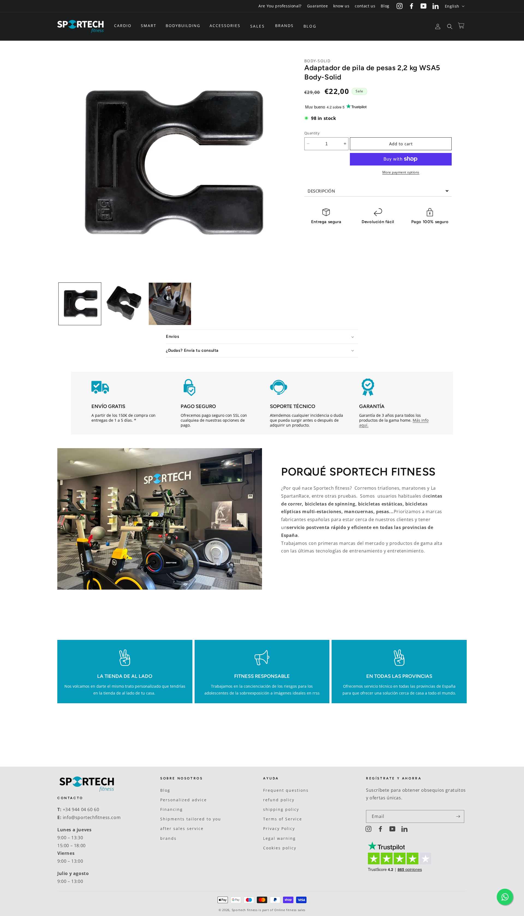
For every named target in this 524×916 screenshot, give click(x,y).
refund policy (278, 799)
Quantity (312, 132)
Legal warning (279, 838)
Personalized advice (183, 799)
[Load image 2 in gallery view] (125, 304)
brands (168, 838)
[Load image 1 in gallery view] (80, 304)
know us (341, 5)
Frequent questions (286, 790)
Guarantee (317, 5)
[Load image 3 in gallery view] (170, 304)
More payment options (400, 172)
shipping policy (281, 809)
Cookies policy (279, 847)
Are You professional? (280, 5)
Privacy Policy (279, 828)
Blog (385, 5)
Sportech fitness (245, 910)
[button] (124, 25)
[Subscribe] (458, 816)
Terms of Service (282, 819)
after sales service (182, 828)
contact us (365, 5)
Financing (171, 809)
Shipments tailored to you (190, 819)
